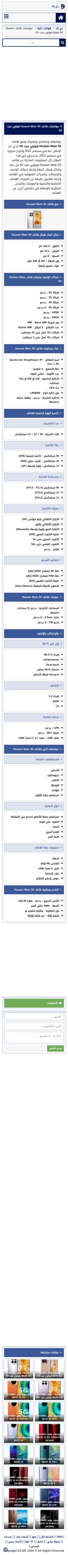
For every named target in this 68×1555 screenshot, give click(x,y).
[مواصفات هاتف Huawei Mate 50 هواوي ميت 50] (18, 1368)
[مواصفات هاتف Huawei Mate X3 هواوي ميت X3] (49, 1368)
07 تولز (29, 1541)
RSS (59, 1536)
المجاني (35, 1546)
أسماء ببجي (14, 1541)
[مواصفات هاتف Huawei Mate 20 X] (49, 1476)
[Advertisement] (34, 84)
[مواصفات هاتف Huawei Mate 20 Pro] (49, 1454)
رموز (34, 1536)
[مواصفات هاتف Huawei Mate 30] (18, 1433)
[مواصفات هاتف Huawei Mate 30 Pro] (49, 1411)
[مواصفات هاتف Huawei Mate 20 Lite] (49, 1497)
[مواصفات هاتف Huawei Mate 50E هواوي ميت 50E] (49, 1390)
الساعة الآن (47, 1536)
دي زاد (55, 6)
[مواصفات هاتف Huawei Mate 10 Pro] (18, 1519)
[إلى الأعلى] (5, 1549)
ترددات (8, 1536)
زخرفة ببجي (53, 1541)
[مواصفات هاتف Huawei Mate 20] (18, 1454)
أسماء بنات (22, 1536)
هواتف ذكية (44, 28)
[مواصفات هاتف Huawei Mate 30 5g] (18, 1390)
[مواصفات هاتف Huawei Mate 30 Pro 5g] (18, 1411)
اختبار (40, 1541)
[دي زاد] (61, 17)
